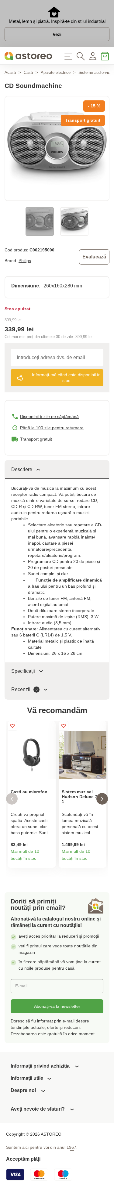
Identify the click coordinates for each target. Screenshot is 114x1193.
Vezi (57, 34)
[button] (12, 799)
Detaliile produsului (48, 861)
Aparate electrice (56, 72)
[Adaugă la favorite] (12, 726)
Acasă (10, 72)
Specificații (23, 671)
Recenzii (24, 689)
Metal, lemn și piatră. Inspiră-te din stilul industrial (57, 21)
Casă (28, 72)
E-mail (21, 985)
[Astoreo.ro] (29, 56)
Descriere (21, 469)
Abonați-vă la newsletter (57, 1006)
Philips (25, 260)
